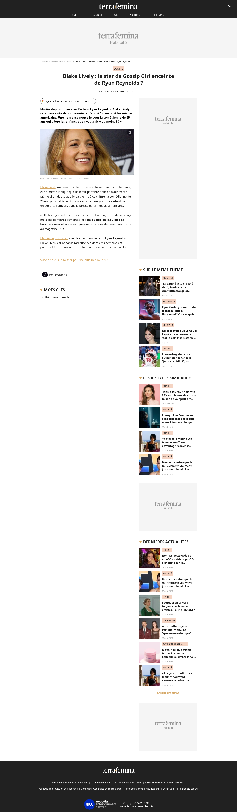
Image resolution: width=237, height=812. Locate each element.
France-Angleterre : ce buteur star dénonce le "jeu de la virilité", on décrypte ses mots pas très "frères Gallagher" (179, 362)
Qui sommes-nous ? (101, 782)
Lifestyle (159, 14)
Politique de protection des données (58, 788)
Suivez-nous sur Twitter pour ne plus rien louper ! (74, 260)
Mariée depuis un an (54, 238)
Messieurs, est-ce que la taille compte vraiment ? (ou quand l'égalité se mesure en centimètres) (177, 467)
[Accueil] (118, 6)
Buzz (55, 297)
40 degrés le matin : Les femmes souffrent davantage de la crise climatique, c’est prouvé (177, 444)
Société (69, 61)
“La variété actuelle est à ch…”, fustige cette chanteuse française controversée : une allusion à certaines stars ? (179, 291)
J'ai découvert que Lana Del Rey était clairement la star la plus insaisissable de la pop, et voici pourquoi (179, 338)
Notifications (152, 788)
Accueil (43, 61)
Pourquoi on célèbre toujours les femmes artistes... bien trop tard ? (178, 606)
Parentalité (136, 14)
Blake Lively (48, 187)
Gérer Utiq (168, 788)
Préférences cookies (188, 788)
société (76, 14)
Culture (97, 14)
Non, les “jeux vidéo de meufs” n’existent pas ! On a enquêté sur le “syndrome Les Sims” (179, 561)
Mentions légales (124, 782)
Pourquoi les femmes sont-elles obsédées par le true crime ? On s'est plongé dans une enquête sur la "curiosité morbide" (179, 422)
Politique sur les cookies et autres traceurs (160, 782)
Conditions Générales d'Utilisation (69, 782)
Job (116, 14)
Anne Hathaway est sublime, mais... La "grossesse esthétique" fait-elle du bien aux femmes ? (177, 633)
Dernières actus (56, 61)
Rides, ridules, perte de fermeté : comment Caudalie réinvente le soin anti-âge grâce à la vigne (178, 655)
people (65, 297)
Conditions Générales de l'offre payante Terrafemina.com (112, 788)
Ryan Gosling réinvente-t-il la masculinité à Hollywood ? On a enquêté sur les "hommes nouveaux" (179, 314)
